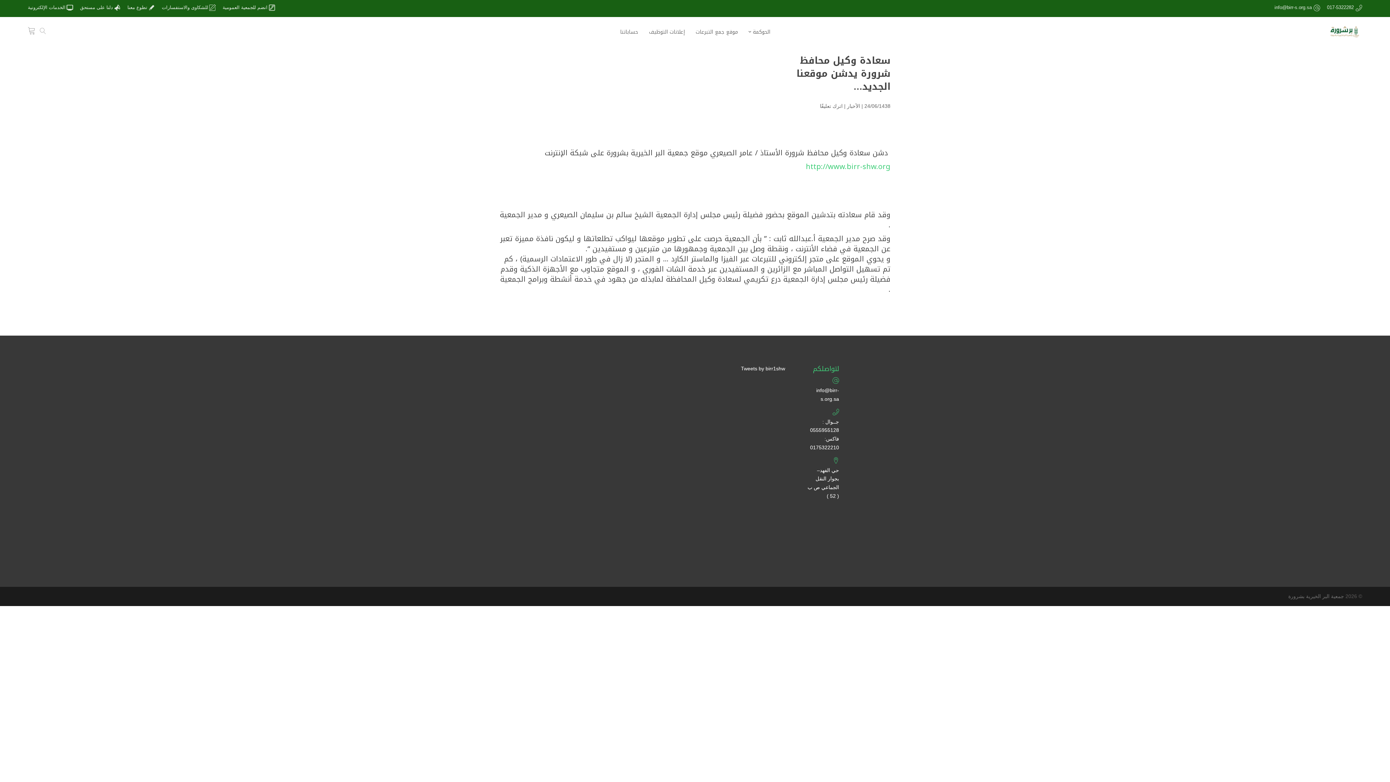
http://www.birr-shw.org (848, 166)
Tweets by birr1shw (763, 368)
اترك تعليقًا (831, 106)
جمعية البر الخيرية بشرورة (1316, 596)
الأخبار (853, 106)
